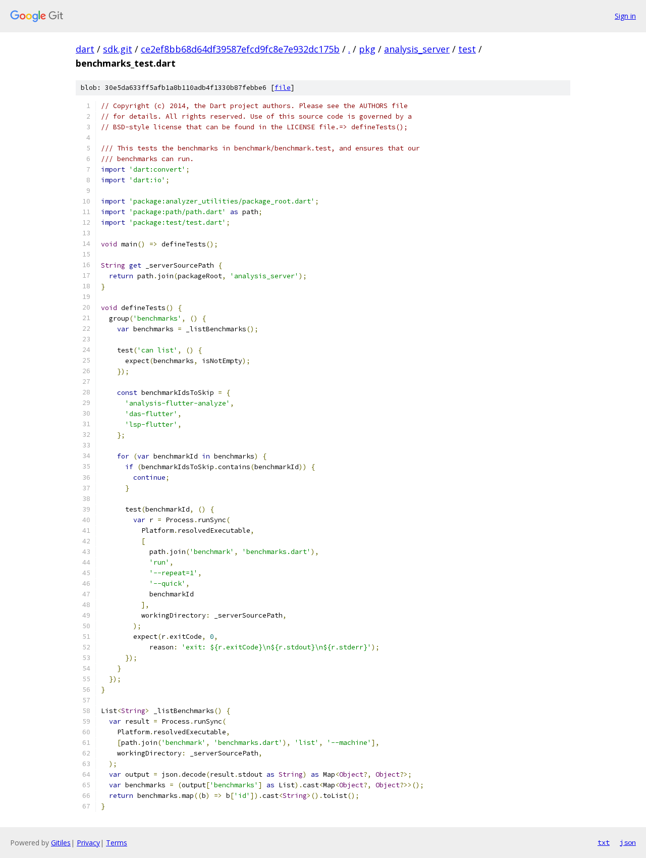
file (283, 87)
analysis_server (417, 49)
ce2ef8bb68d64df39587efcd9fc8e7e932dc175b (240, 49)
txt (604, 842)
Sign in (625, 16)
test (467, 49)
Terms (116, 842)
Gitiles (61, 842)
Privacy (88, 842)
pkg (367, 49)
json (628, 842)
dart (85, 49)
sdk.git (117, 49)
